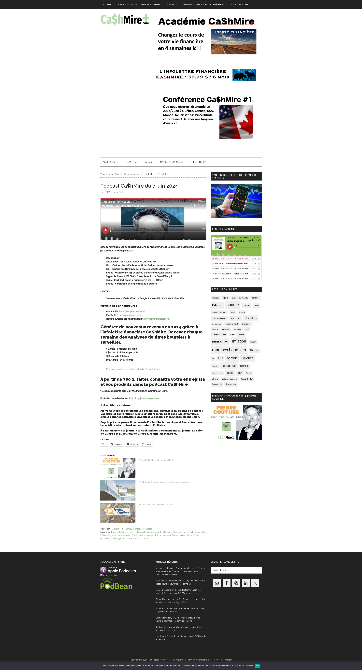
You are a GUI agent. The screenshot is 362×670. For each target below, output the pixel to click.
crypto (156, 532)
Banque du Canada (119, 532)
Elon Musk (250, 318)
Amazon (215, 298)
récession (115, 538)
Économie (126, 529)
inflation (104, 535)
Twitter (249, 373)
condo (232, 312)
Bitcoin (132, 532)
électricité (177, 532)
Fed (247, 329)
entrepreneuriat (232, 324)
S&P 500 (244, 366)
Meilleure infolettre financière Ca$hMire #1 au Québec (133, 369)
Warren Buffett (247, 379)
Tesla (230, 372)
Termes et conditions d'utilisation (203, 660)
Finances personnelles (142, 529)
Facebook (237, 329)
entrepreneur (217, 324)
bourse (149, 532)
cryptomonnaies (219, 318)
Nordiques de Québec (169, 535)
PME (220, 358)
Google (232, 334)
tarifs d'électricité (128, 538)
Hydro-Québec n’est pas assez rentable (156, 504)
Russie (215, 366)
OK (257, 665)
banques (255, 298)
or (213, 358)
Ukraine (215, 379)
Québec (196, 535)
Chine (256, 306)
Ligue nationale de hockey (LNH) (122, 535)
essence (215, 329)
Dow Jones (235, 318)
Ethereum (226, 329)
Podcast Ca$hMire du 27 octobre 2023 (156, 460)
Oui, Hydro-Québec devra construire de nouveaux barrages (165, 482)
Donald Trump (166, 532)
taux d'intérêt (142, 538)
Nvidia (182, 535)
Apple (225, 298)
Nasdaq (254, 350)
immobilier (201, 532)
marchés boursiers (146, 535)
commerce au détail (219, 312)
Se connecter (225, 660)
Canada (246, 305)
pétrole (189, 535)
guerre (241, 334)
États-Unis (217, 384)
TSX (240, 372)
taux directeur (217, 373)
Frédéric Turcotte (219, 334)
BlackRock (140, 532)
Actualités (116, 529)
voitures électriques (229, 379)
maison (253, 342)
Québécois (105, 538)
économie (231, 384)
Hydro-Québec (189, 532)
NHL (157, 535)
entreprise (246, 324)
